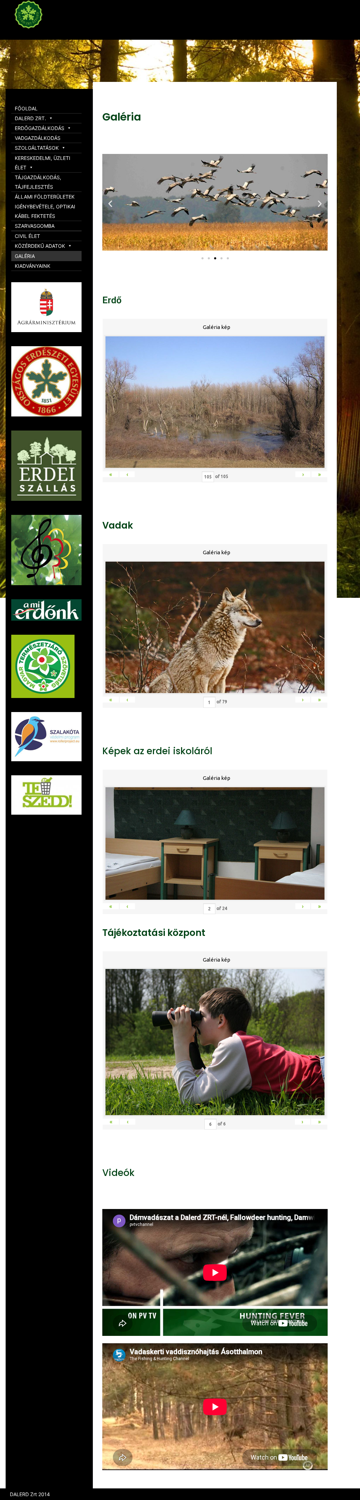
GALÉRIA (25, 256)
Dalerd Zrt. (42, 35)
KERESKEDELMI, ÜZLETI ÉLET (42, 162)
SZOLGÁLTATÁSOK (37, 148)
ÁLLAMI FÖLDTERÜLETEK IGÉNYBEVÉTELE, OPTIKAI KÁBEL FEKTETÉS (45, 206)
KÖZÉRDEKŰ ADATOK (40, 246)
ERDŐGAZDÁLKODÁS (39, 128)
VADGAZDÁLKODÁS (37, 138)
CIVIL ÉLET (27, 236)
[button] (202, 258)
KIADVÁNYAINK (32, 266)
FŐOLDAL (26, 108)
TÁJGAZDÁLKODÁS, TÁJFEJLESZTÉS (38, 182)
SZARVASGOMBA (34, 226)
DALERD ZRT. (30, 118)
